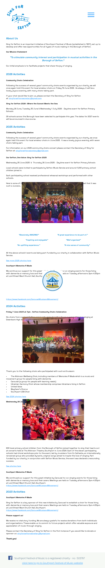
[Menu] (91, 14)
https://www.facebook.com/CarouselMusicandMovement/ (32, 299)
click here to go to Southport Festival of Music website (52, 563)
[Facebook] (10, 558)
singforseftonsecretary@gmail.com (25, 98)
